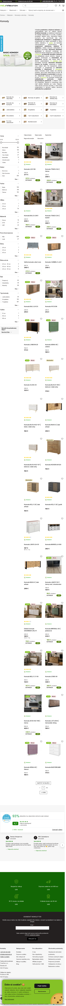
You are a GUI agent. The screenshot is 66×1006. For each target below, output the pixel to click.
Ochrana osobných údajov (55, 956)
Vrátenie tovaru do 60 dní (25, 1)
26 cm (10, 247)
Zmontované (10, 160)
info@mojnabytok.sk (6, 954)
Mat (10, 236)
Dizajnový (10, 280)
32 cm (10, 203)
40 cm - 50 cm (10, 269)
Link (16, 889)
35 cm (10, 206)
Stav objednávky (37, 954)
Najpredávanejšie (29, 138)
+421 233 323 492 (53, 1)
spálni (51, 43)
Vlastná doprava (7, 1)
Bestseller (10, 157)
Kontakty (18, 952)
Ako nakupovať (20, 956)
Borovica (10, 171)
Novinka (10, 152)
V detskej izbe (56, 61)
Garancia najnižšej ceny (23, 959)
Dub (10, 176)
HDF (10, 225)
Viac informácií (9, 999)
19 (47, 788)
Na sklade (10, 147)
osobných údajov (35, 935)
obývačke (59, 69)
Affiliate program (37, 961)
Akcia (10, 150)
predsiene (38, 54)
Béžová (10, 190)
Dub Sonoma (10, 173)
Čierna (10, 192)
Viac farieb (10, 155)
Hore (44, 792)
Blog (17, 964)
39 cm (10, 208)
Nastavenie (42, 991)
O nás (34, 952)
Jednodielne (10, 297)
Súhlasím (42, 986)
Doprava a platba (21, 954)
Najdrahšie (48, 135)
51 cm (10, 313)
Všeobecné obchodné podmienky (54, 953)
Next (62, 845)
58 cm (10, 316)
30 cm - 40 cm (10, 266)
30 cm (10, 250)
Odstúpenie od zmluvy (54, 964)
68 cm (10, 318)
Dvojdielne (10, 299)
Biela (10, 187)
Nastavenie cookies (54, 966)
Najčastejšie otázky (37, 959)
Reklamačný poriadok (54, 959)
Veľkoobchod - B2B (38, 964)
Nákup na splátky (21, 961)
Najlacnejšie (38, 135)
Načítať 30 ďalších (43, 783)
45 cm (10, 252)
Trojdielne (10, 302)
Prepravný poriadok (54, 961)
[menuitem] (3, 10)
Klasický (10, 285)
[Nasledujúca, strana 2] (43, 787)
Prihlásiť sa (32, 938)
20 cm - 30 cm (10, 264)
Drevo (10, 220)
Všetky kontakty (4, 956)
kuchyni (43, 77)
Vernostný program (37, 956)
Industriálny (10, 283)
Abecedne (40, 138)
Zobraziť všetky (57, 829)
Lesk (10, 239)
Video (10, 162)
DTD (10, 222)
